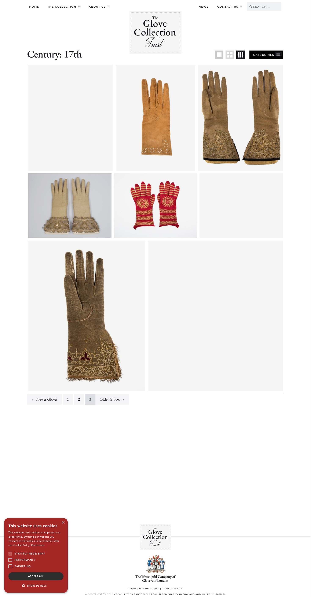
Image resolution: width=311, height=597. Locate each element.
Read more (38, 545)
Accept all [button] (36, 576)
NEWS (204, 6)
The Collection (61, 6)
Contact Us (228, 6)
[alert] (36, 555)
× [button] (63, 522)
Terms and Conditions (144, 588)
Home (34, 6)
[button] (35, 586)
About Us (97, 6)
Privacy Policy (172, 588)
